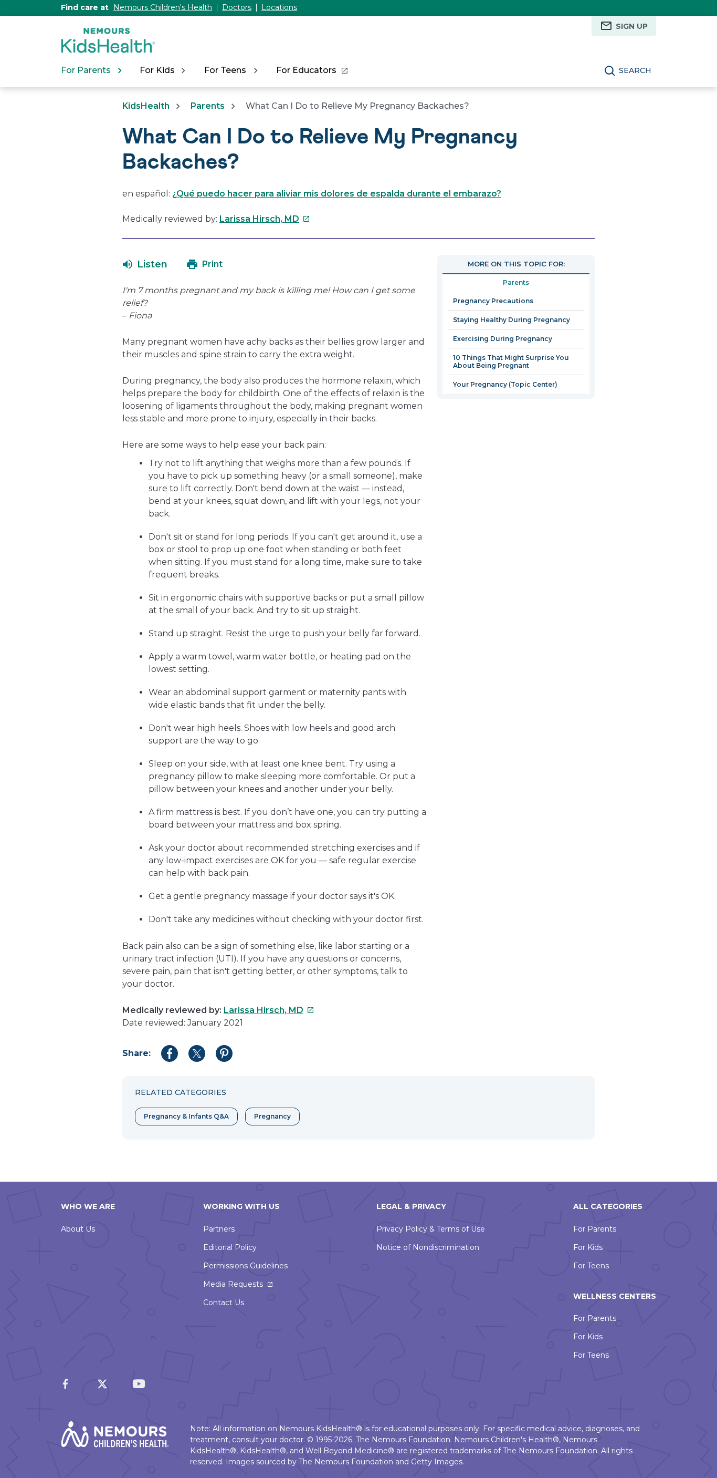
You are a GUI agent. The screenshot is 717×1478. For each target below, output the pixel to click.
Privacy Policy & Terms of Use (430, 1229)
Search (635, 70)
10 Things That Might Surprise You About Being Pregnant (511, 361)
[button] (145, 264)
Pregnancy (272, 1116)
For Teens (591, 1265)
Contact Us (223, 1302)
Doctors (236, 7)
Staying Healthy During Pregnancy (511, 320)
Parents (208, 106)
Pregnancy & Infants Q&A (186, 1116)
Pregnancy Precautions (493, 301)
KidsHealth (146, 106)
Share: (136, 1053)
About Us (78, 1229)
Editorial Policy (230, 1247)
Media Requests (233, 1284)
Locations (279, 7)
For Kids (588, 1247)
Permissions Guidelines (245, 1265)
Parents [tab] (516, 282)
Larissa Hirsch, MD (264, 219)
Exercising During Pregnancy (502, 339)
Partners (219, 1229)
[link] (311, 70)
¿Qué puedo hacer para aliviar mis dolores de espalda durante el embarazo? (336, 194)
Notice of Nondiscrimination (427, 1247)
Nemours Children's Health (162, 7)
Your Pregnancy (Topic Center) (505, 384)
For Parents (594, 1229)
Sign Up (632, 26)
